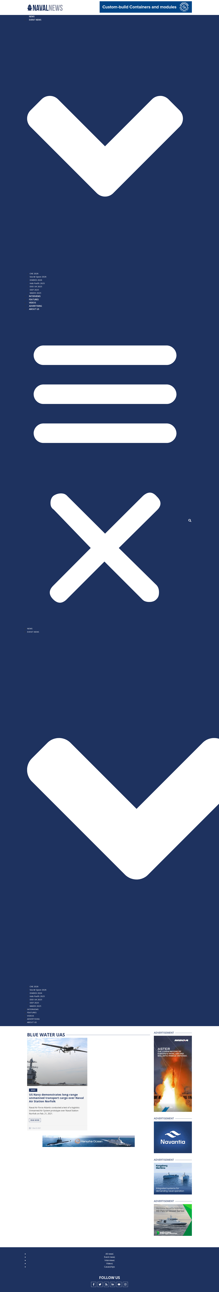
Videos (30, 1015)
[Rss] (106, 1284)
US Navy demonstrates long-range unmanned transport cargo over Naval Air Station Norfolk (56, 1098)
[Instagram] (125, 1284)
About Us (34, 309)
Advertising (33, 1019)
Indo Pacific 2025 (37, 283)
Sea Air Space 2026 (38, 276)
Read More (34, 1120)
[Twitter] (100, 1284)
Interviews (33, 1009)
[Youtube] (119, 1284)
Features (31, 1012)
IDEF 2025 (34, 289)
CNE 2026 (34, 273)
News (29, 628)
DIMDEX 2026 (36, 280)
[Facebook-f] (93, 1284)
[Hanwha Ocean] (88, 1142)
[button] (105, 470)
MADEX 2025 (35, 1006)
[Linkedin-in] (112, 1284)
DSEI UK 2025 (36, 286)
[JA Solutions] (146, 12)
